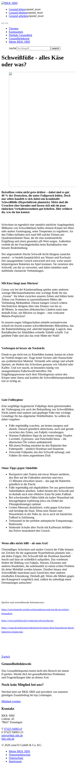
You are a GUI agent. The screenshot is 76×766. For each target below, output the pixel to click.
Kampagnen (16, 31)
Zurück (5, 656)
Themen (13, 28)
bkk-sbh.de (7, 738)
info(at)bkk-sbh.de (12, 735)
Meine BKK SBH (19, 41)
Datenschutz (16, 758)
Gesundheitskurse (19, 38)
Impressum (15, 761)
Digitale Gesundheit (20, 35)
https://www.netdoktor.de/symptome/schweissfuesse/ (27, 620)
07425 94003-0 (13, 728)
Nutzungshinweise (19, 754)
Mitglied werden (11, 701)
